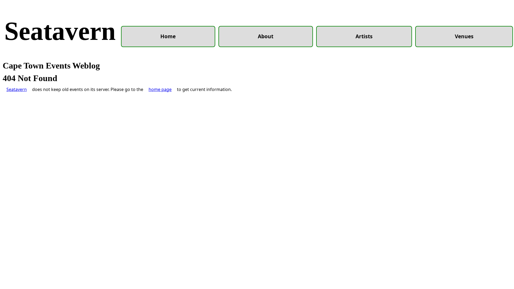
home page (160, 89)
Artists (364, 36)
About (265, 36)
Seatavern (60, 31)
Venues (464, 36)
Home (168, 36)
